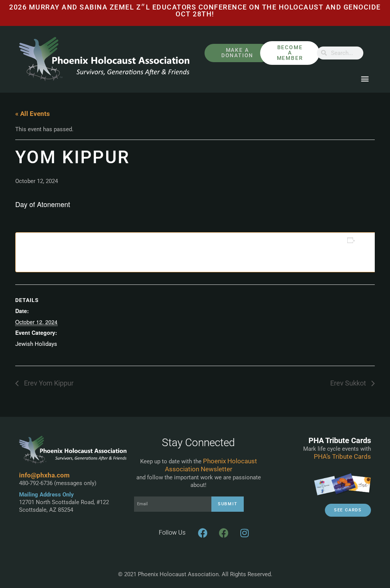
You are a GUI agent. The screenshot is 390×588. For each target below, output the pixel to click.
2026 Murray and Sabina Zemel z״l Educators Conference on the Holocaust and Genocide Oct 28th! (195, 10)
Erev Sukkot (349, 383)
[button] (364, 78)
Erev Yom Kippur (48, 383)
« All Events (32, 113)
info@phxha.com (44, 475)
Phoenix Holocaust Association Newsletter (211, 465)
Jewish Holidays (36, 344)
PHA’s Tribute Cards (342, 456)
